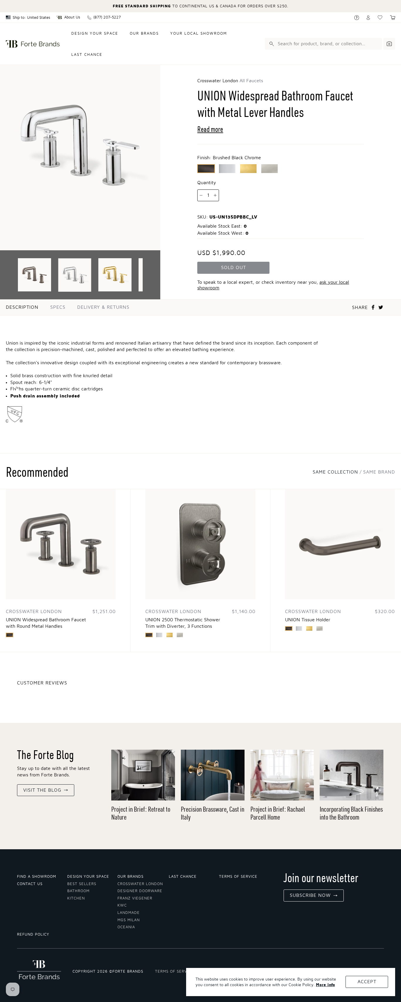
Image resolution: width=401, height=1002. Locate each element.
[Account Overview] (368, 17)
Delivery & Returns (103, 307)
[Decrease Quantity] (201, 195)
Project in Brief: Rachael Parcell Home (277, 813)
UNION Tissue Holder (307, 619)
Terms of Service (238, 877)
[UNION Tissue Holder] (340, 544)
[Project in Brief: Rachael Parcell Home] (282, 775)
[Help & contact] (356, 17)
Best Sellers (81, 884)
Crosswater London (140, 884)
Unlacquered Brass (248, 168)
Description (22, 307)
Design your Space (88, 877)
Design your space (94, 34)
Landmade (128, 913)
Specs (57, 307)
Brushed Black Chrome (206, 168)
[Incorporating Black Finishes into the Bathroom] (351, 775)
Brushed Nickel (269, 168)
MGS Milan (128, 920)
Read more (210, 129)
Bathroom (78, 891)
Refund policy (33, 934)
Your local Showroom (198, 34)
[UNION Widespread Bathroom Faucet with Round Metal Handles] (61, 544)
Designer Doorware (139, 891)
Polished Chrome (227, 168)
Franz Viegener (134, 898)
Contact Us (30, 884)
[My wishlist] (380, 17)
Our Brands (144, 34)
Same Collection (335, 472)
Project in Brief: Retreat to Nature (140, 813)
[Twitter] (380, 307)
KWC (122, 905)
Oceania (126, 927)
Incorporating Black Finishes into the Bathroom (351, 813)
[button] (392, 17)
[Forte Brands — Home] (33, 44)
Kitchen (76, 898)
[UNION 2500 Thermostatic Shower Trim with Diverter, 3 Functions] (200, 544)
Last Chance (86, 55)
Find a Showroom (36, 877)
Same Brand (379, 472)
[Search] (271, 44)
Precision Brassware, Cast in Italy (212, 813)
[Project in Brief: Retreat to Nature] (143, 775)
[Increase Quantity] (215, 195)
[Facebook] (373, 307)
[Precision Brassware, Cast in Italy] (213, 775)
